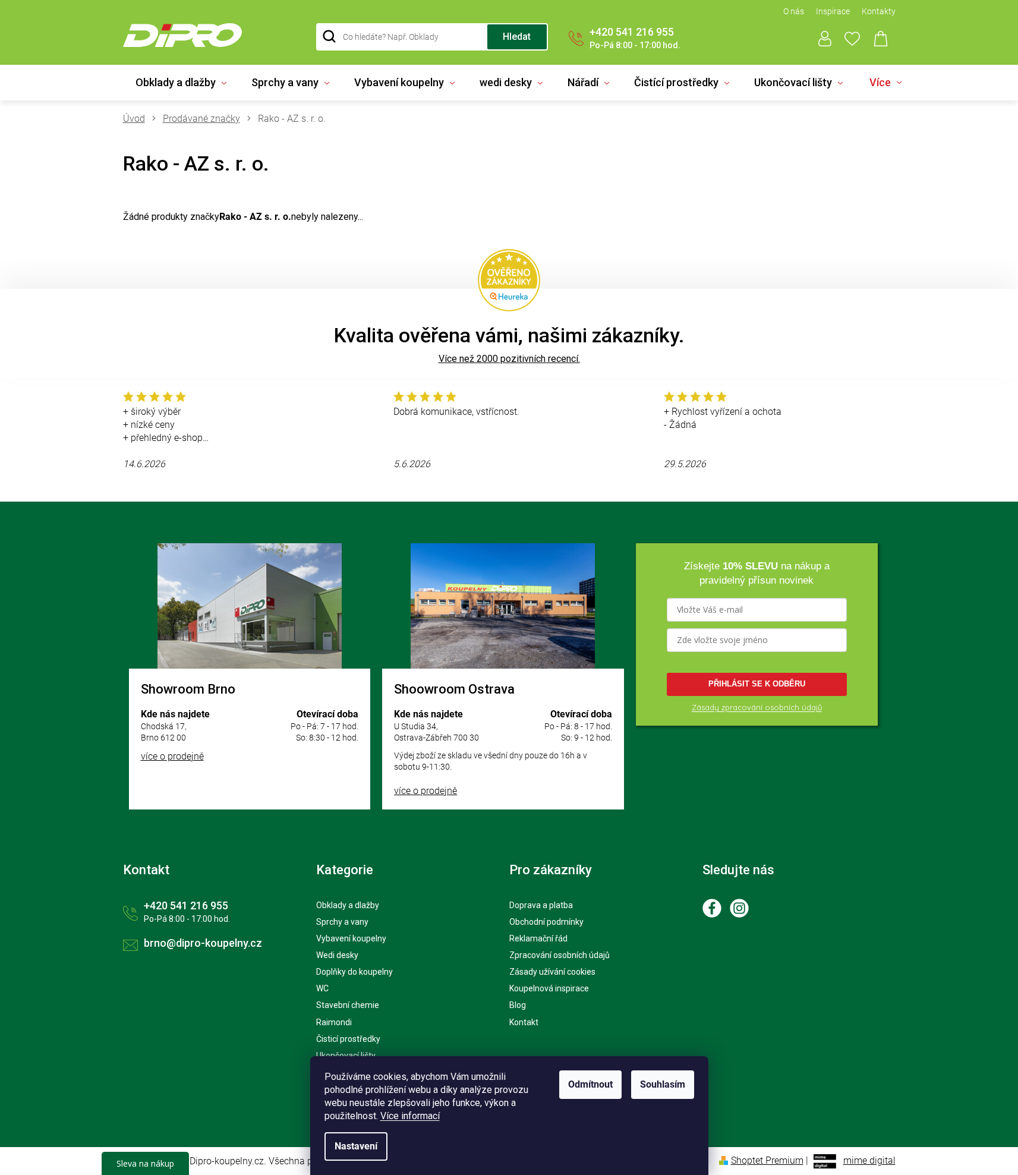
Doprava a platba (541, 905)
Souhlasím (662, 1084)
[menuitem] (181, 82)
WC (322, 988)
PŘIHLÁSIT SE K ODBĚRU (756, 683)
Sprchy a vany (342, 922)
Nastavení (356, 1146)
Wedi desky (337, 955)
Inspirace (833, 11)
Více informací (410, 1116)
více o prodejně (172, 756)
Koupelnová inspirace (549, 988)
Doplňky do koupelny (354, 971)
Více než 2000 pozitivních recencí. (509, 358)
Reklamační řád (538, 938)
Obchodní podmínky (546, 922)
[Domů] (138, 119)
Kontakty (879, 11)
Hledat (517, 36)
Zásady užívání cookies (552, 971)
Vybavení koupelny (351, 938)
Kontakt (523, 1022)
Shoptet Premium (767, 1160)
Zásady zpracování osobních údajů (757, 707)
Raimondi (334, 1022)
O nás (793, 11)
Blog (517, 1005)
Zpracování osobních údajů (559, 955)
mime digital (869, 1160)
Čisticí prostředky (348, 1039)
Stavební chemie (347, 1005)
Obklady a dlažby (347, 905)
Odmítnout (590, 1084)
